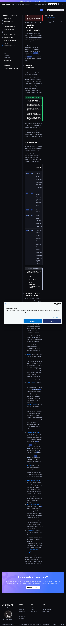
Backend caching (31, 382)
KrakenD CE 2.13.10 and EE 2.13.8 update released (33, 1)
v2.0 (36, 10)
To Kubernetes (7, 57)
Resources (27, 4)
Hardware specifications (51, 17)
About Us (33, 614)
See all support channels (33, 587)
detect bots (31, 552)
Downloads (44, 4)
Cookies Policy (31, 624)
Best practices (7, 47)
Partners (35, 4)
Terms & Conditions (23, 624)
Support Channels (46, 607)
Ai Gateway (21, 611)
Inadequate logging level (33, 504)
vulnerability (45, 615)
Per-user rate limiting (32, 404)
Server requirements (30, 7)
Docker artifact (7, 55)
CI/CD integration (7, 53)
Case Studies (34, 611)
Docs (39, 4)
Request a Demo (52, 4)
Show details (56, 317)
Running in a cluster (8, 49)
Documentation (45, 611)
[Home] (6, 4)
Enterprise (21, 609)
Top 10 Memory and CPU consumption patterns (55, 21)
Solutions (20, 4)
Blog (32, 607)
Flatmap (29, 465)
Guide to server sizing (52, 19)
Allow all (52, 321)
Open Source (22, 607)
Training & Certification (47, 609)
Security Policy (45, 624)
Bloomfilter (31, 530)
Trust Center (53, 624)
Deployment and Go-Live (19, 7)
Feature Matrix (22, 614)
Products (14, 4)
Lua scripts (29, 354)
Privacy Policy (39, 624)
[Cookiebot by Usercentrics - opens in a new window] (55, 304)
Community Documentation (7, 7)
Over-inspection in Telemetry (34, 480)
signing (38, 432)
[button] (12, 18)
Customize (32, 321)
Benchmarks (22, 616)
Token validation (31, 432)
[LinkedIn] (61, 624)
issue (46, 613)
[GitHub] (63, 624)
